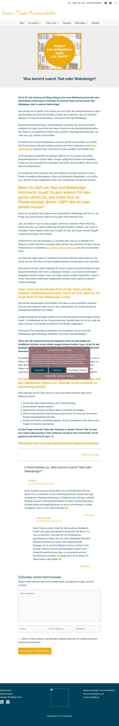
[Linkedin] (105, 3)
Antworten (89, 515)
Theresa (32, 481)
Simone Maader (43, 518)
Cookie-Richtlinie (50, 376)
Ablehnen (57, 370)
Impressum (70, 376)
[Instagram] (110, 3)
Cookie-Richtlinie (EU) (10, 697)
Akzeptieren (39, 370)
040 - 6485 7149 (74, 3)
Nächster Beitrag (91, 455)
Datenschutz (61, 376)
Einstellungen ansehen (77, 370)
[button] (87, 350)
